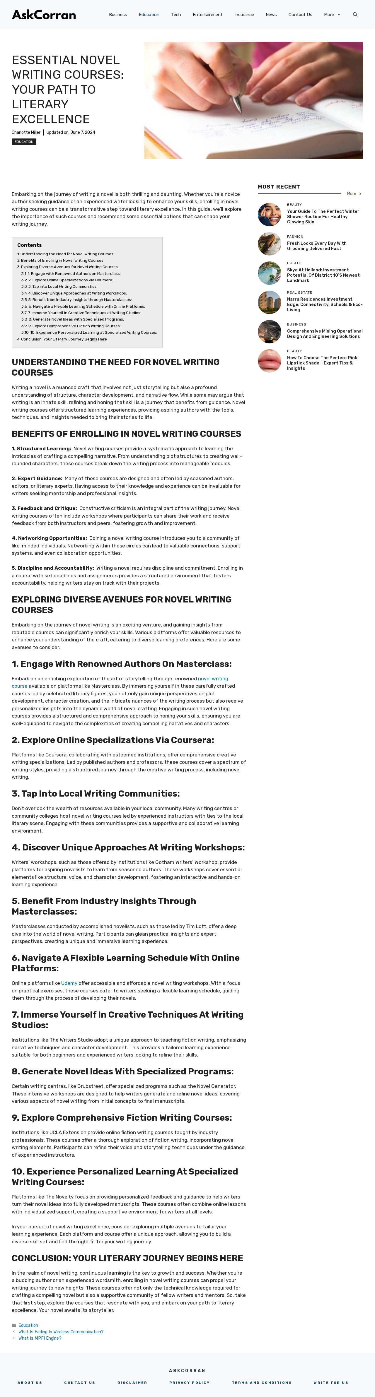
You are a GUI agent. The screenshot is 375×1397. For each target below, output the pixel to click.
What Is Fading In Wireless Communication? (61, 1331)
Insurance (244, 14)
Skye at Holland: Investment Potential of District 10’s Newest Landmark (323, 275)
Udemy (69, 983)
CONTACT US (80, 1383)
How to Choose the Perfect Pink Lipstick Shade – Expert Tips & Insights (322, 363)
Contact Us (300, 14)
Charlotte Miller (26, 132)
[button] (355, 14)
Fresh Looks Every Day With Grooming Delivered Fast (317, 246)
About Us (30, 1383)
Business (118, 14)
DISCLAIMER (132, 1383)
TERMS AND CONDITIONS (262, 1383)
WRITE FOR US (331, 1383)
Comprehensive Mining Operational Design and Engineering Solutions (325, 333)
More (329, 14)
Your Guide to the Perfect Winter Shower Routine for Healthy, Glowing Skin (323, 217)
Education (149, 14)
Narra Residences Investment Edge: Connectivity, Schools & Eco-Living (325, 304)
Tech (176, 14)
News (271, 14)
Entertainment (208, 14)
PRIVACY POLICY (189, 1383)
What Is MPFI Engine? (40, 1338)
